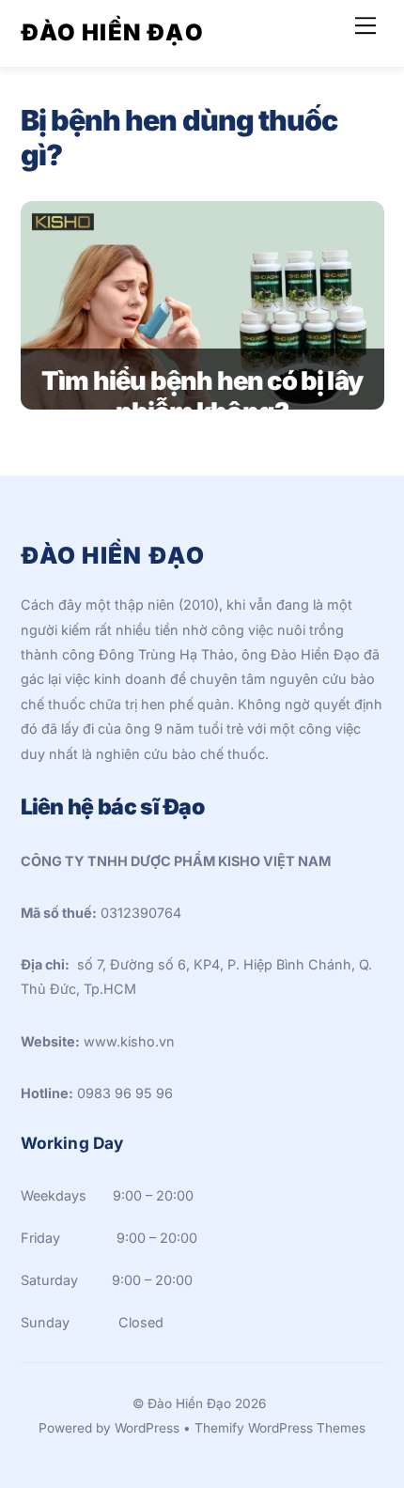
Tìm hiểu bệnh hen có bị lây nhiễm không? (202, 396)
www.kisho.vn (129, 1041)
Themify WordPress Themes (279, 1427)
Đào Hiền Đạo (189, 1403)
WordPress (147, 1427)
